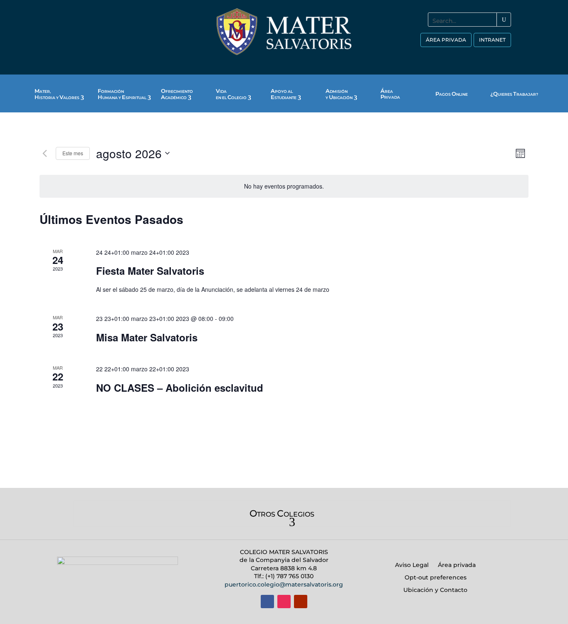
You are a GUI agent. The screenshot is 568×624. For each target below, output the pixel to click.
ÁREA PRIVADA (446, 40)
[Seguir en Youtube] (300, 601)
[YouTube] (485, 57)
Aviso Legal (412, 565)
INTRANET (492, 40)
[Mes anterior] (44, 153)
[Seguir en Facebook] (267, 601)
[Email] (504, 57)
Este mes (72, 153)
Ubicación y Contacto (435, 590)
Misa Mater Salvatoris (147, 337)
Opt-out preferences (436, 577)
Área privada (457, 565)
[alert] (284, 186)
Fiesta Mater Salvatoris (150, 271)
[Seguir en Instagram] (284, 601)
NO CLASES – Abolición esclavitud (179, 387)
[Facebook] (448, 57)
